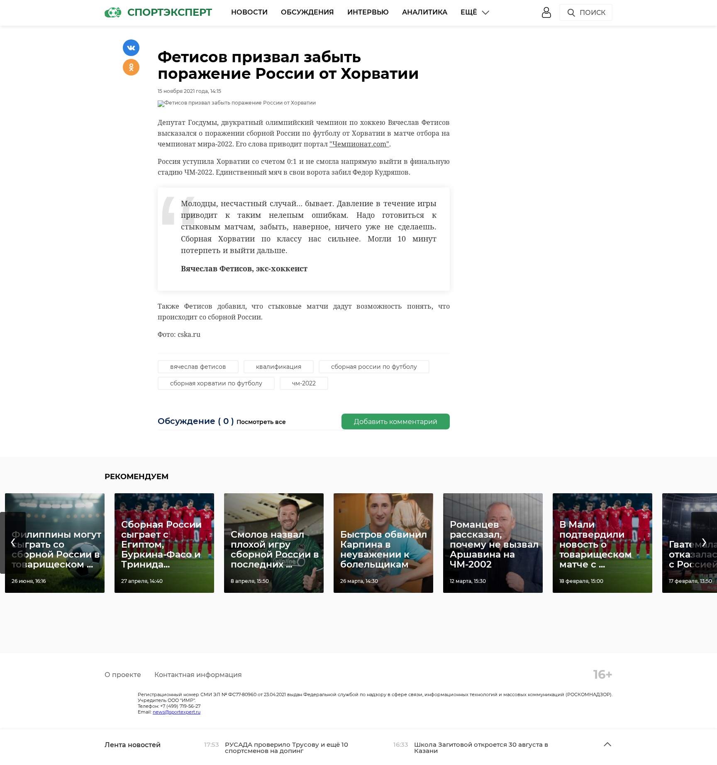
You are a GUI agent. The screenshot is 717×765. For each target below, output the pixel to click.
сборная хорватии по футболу (216, 383)
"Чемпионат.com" (359, 144)
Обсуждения (307, 12)
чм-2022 (304, 383)
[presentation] (13, 543)
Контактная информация (198, 675)
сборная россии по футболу (374, 366)
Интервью (368, 12)
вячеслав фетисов (198, 366)
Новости (249, 12)
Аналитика (424, 12)
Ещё (469, 12)
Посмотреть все (261, 422)
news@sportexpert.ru (176, 712)
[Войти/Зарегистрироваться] (546, 12)
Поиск (592, 13)
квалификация (278, 366)
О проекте (123, 675)
